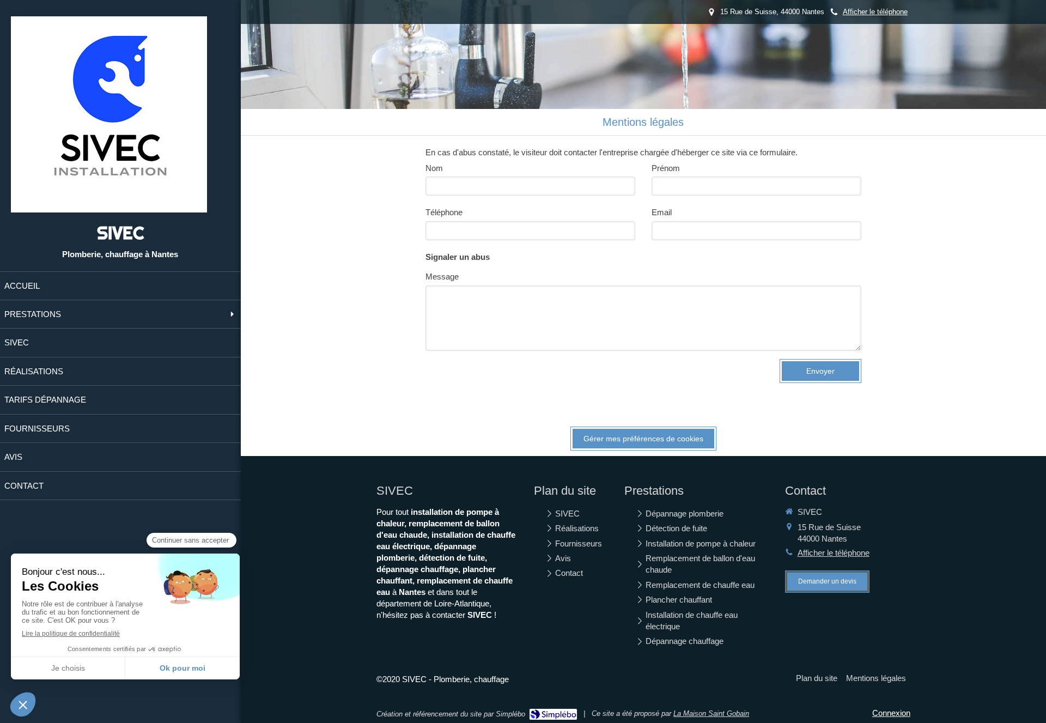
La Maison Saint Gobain (711, 713)
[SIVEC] (109, 209)
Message (442, 276)
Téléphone (444, 212)
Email (662, 212)
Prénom (666, 168)
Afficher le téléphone (875, 12)
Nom (434, 168)
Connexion (891, 713)
